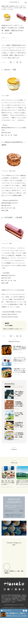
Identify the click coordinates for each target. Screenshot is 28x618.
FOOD (7, 6)
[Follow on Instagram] (5, 589)
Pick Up (14, 463)
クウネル (24, 607)
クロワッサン (16, 607)
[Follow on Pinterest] (16, 589)
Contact (13, 601)
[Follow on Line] (19, 589)
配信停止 (21, 510)
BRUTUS (6, 607)
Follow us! (14, 532)
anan (3, 607)
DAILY (7, 386)
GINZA (21, 607)
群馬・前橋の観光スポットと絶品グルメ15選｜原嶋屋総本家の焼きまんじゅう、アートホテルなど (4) (16, 613)
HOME (3, 6)
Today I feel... (7, 610)
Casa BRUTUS (11, 607)
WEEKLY (14, 386)
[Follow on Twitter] (12, 589)
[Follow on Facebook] (8, 589)
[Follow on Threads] (23, 589)
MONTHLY (20, 386)
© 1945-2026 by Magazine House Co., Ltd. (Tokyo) (14, 604)
